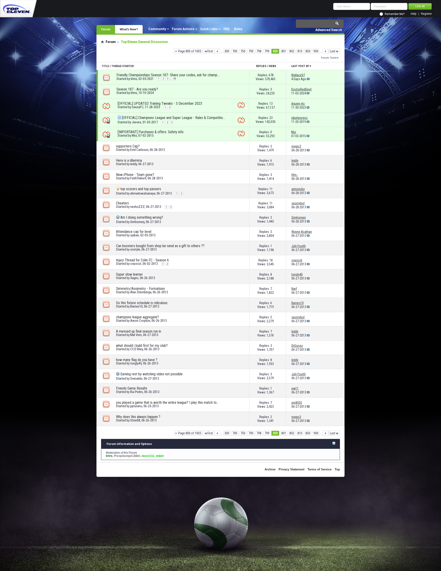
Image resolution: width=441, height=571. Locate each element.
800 (275, 51)
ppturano (136, 406)
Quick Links (209, 29)
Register (426, 14)
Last (332, 51)
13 (271, 103)
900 (316, 51)
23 (271, 118)
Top (337, 469)
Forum (105, 29)
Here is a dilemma (129, 160)
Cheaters (122, 203)
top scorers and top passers (140, 189)
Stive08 (135, 420)
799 (267, 51)
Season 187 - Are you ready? (137, 89)
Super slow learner (129, 274)
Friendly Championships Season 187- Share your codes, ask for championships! (168, 75)
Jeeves (136, 122)
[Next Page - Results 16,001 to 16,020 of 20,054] (325, 51)
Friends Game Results (131, 388)
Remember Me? (394, 14)
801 (283, 51)
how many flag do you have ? (136, 360)
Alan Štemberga (140, 292)
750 (242, 51)
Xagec (134, 278)
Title (105, 66)
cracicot (135, 264)
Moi (134, 135)
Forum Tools (328, 57)
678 (271, 75)
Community (157, 29)
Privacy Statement (291, 469)
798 (259, 51)
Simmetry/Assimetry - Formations (140, 288)
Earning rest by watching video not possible (151, 374)
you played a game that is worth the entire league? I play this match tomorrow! (167, 402)
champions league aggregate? (137, 317)
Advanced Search (328, 30)
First (210, 51)
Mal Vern (136, 335)
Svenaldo (136, 378)
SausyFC (138, 107)
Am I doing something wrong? (141, 217)
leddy (133, 164)
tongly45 (136, 363)
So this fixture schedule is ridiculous (141, 303)
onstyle (135, 249)
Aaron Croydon (140, 321)
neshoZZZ (137, 207)
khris (134, 79)
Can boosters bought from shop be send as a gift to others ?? (160, 246)
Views (272, 66)
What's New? (129, 29)
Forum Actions (183, 29)
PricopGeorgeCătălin (127, 456)
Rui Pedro (136, 392)
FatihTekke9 (138, 178)
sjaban (134, 235)
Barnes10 (136, 306)
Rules (238, 29)
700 (234, 51)
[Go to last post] (308, 79)
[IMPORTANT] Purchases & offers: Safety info (151, 132)
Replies (261, 66)
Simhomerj (137, 222)
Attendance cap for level (133, 231)
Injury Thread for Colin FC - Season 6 (142, 260)
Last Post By (300, 66)
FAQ (226, 29)
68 (174, 78)
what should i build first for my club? (142, 345)
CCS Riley (136, 349)
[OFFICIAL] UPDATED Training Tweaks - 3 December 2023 (160, 103)
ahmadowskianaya (142, 193)
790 (251, 51)
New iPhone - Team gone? (135, 174)
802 (291, 51)
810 (299, 51)
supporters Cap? (128, 146)
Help (413, 14)
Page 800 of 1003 (189, 51)
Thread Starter (122, 66)
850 (307, 51)
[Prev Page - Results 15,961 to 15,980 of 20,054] (217, 51)
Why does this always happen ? (138, 417)
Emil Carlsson (139, 150)
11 (271, 189)
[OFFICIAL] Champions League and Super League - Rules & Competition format (173, 118)
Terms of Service (319, 469)
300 (226, 51)
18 (271, 260)
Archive (270, 469)
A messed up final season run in (138, 331)
